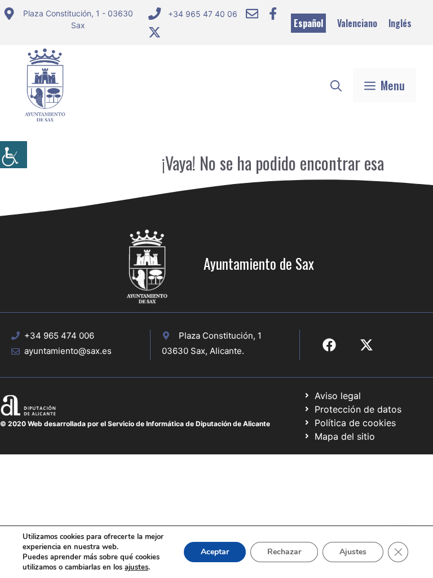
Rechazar (284, 551)
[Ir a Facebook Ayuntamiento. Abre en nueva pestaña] (273, 14)
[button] (336, 85)
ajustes (136, 567)
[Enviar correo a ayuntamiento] (252, 14)
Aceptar (215, 551)
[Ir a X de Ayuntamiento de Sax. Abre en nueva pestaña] (366, 345)
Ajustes (352, 551)
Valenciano (357, 23)
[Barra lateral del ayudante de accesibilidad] (13, 154)
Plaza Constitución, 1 (220, 335)
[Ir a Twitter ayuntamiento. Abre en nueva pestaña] (154, 32)
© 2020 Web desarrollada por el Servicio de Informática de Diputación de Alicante (135, 423)
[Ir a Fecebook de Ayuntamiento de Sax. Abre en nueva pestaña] (329, 345)
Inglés (400, 23)
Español (308, 23)
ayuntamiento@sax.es (68, 350)
